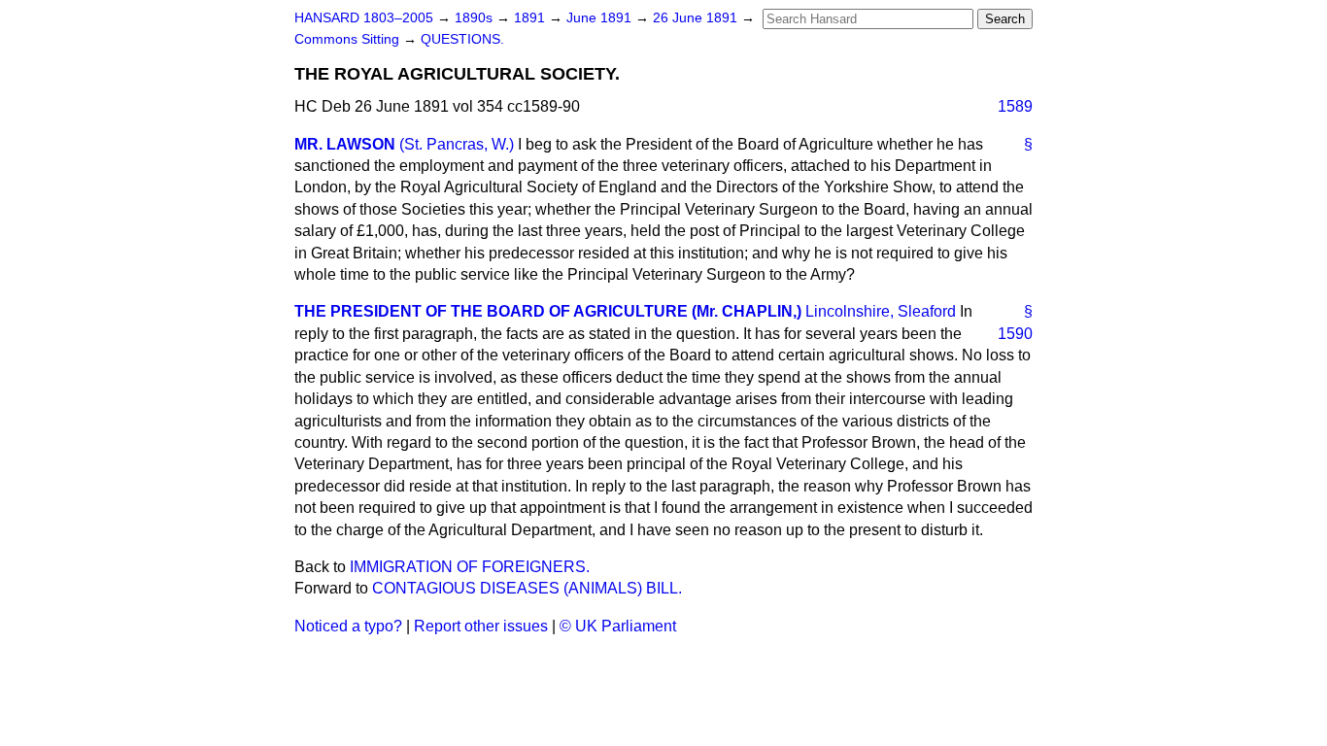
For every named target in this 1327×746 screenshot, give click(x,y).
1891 (531, 18)
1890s (475, 18)
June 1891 (600, 18)
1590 (1015, 333)
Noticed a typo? (348, 626)
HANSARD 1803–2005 (363, 18)
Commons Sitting (348, 39)
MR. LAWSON (344, 144)
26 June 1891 (697, 18)
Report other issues (481, 626)
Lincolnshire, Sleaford (880, 311)
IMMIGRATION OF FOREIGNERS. (470, 567)
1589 (1015, 106)
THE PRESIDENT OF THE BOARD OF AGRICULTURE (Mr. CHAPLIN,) (547, 311)
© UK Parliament (618, 626)
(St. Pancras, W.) (456, 144)
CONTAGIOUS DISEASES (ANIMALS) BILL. (527, 588)
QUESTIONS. (462, 39)
